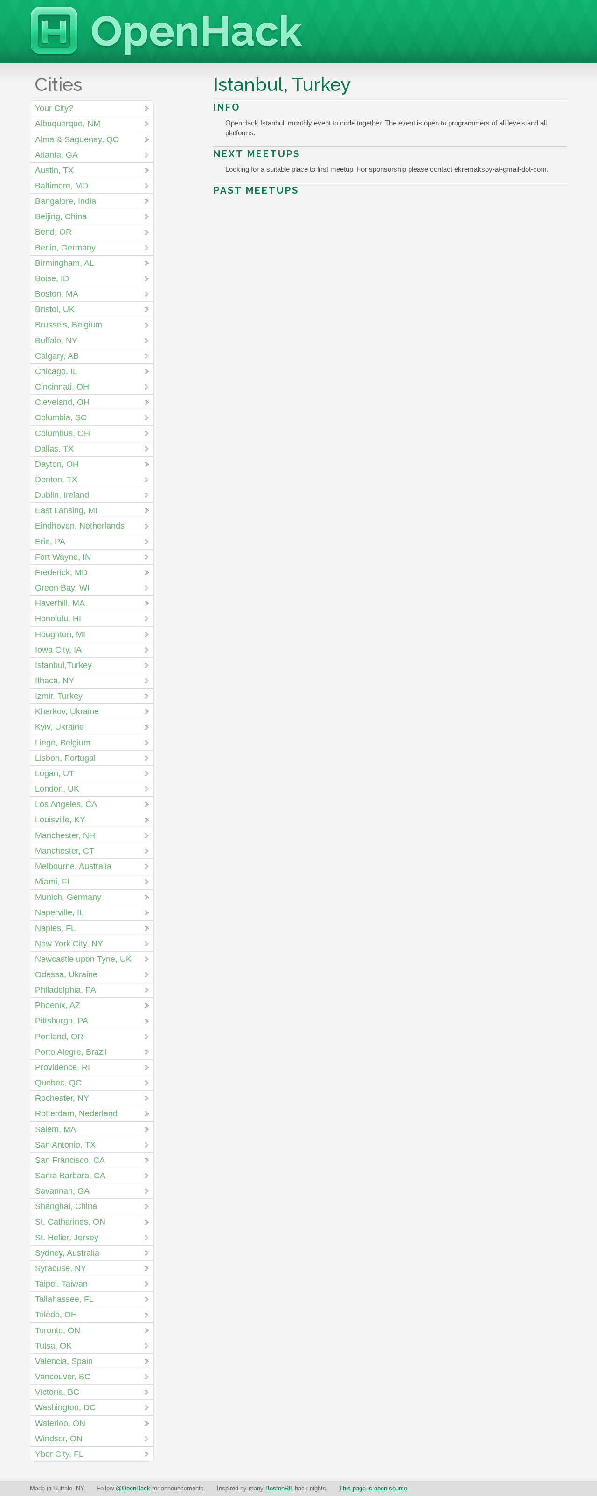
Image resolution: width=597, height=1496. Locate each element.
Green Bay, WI (62, 587)
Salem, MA (55, 1129)
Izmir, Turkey (59, 696)
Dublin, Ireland (62, 495)
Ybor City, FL (59, 1454)
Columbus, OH (62, 433)
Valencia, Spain (64, 1361)
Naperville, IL (59, 912)
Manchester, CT (64, 851)
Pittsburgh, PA (61, 1020)
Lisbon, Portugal (65, 758)
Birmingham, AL (64, 263)
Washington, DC (65, 1407)
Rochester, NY (62, 1098)
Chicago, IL (56, 371)
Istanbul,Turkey (63, 665)
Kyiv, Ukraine (59, 726)
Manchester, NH (65, 835)
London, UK (57, 788)
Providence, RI (62, 1067)
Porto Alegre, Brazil (71, 1052)
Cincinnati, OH (62, 386)
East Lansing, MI (66, 510)
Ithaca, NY (54, 680)
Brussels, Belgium (68, 324)
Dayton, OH (57, 464)
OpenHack (196, 31)
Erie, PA (50, 541)
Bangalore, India (65, 201)
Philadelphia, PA (65, 990)
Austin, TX (54, 170)
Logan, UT (54, 773)
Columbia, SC (61, 417)
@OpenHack (133, 1488)
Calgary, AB (57, 356)
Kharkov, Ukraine (67, 711)
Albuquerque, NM (67, 123)
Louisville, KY (60, 819)
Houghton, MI (60, 634)
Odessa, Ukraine (66, 974)
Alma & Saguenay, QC (77, 139)
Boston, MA (56, 294)
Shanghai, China (66, 1206)
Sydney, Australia (67, 1253)
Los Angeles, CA (66, 804)
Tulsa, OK (53, 1345)
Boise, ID (52, 278)
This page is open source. (374, 1488)
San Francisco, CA (70, 1160)
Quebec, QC (58, 1082)
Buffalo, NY (56, 340)
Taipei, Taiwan (61, 1283)
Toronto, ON (57, 1330)
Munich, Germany (68, 897)
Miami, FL (53, 881)
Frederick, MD (61, 572)
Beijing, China (61, 216)
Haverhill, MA (60, 603)
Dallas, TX (54, 448)
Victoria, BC (57, 1392)
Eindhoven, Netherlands (80, 525)
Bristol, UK (55, 309)
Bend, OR (53, 232)
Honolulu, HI (58, 618)
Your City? (54, 108)
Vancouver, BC (62, 1376)
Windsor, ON (59, 1438)
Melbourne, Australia (73, 866)
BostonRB (279, 1488)
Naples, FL (55, 928)
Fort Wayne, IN (63, 557)
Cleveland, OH (62, 402)
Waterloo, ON (60, 1423)
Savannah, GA (62, 1191)
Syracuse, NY (60, 1268)
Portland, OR (59, 1036)
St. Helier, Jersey (66, 1237)
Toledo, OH (56, 1314)
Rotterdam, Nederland (76, 1113)
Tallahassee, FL (64, 1299)
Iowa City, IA (58, 649)
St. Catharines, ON (70, 1221)
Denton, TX (56, 479)
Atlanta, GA (56, 155)
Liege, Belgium (62, 742)
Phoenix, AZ (57, 1005)
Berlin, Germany (65, 247)
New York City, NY (69, 943)
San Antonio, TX (65, 1144)
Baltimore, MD (61, 185)
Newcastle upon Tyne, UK (83, 959)
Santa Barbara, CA (70, 1175)
